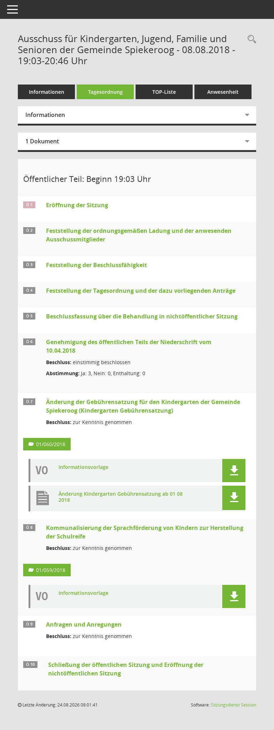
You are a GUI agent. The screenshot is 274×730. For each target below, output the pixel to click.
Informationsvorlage (83, 467)
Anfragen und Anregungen (84, 624)
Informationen (46, 91)
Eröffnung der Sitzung (77, 205)
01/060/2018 (50, 444)
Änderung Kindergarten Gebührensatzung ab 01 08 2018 (121, 497)
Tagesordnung (105, 91)
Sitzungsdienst (233, 705)
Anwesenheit (223, 91)
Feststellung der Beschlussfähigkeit (96, 265)
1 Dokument (42, 141)
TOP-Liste (164, 91)
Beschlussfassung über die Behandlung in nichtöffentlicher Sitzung (142, 316)
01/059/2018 (50, 570)
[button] (233, 470)
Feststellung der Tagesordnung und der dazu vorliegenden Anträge (140, 291)
